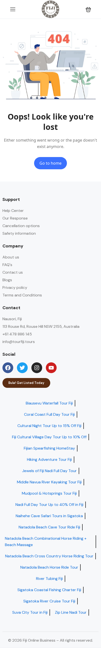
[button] (88, 9)
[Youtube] (51, 367)
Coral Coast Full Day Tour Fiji (49, 414)
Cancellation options (21, 225)
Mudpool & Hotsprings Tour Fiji (49, 493)
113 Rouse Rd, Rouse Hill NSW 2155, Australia (40, 326)
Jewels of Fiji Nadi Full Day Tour (49, 470)
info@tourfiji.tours (18, 341)
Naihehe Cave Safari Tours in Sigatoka (49, 515)
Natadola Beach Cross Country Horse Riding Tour (49, 556)
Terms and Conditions (22, 295)
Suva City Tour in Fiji (30, 612)
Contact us (12, 272)
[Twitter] (22, 367)
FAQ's (7, 264)
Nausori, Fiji (12, 318)
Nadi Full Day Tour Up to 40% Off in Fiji (49, 504)
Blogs (7, 279)
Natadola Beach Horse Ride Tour (49, 567)
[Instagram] (36, 367)
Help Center (13, 210)
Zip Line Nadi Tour (71, 612)
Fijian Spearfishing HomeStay (49, 448)
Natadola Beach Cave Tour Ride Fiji (49, 527)
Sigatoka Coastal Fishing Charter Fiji (49, 589)
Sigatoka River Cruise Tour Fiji (49, 601)
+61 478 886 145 (17, 334)
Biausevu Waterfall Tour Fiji (49, 403)
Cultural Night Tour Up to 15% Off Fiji (49, 425)
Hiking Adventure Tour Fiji (49, 459)
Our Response (15, 218)
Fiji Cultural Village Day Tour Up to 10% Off (49, 437)
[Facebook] (7, 367)
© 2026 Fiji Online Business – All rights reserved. (50, 640)
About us (10, 257)
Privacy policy (14, 287)
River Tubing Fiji (49, 578)
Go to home (50, 163)
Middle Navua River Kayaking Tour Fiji (49, 482)
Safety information (19, 233)
